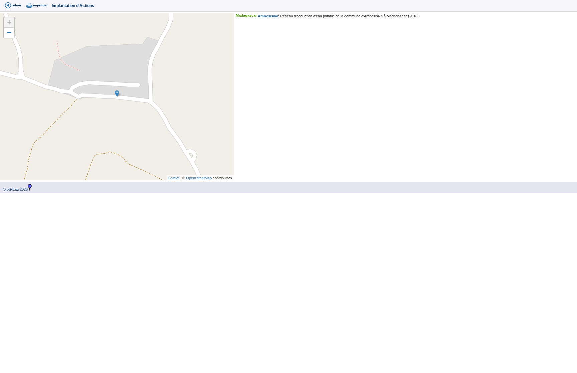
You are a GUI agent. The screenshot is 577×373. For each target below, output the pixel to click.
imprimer (40, 5)
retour (16, 5)
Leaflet (173, 177)
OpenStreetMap (199, 177)
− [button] (9, 32)
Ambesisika (268, 16)
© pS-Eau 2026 (14, 189)
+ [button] (9, 22)
